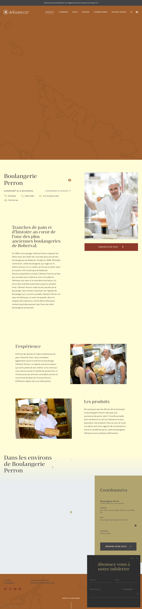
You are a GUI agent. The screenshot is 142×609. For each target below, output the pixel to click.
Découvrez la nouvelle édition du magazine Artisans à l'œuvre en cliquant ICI (71, 3)
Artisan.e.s (50, 12)
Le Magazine (9, 583)
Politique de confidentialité (43, 583)
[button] (71, 512)
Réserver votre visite (108, 247)
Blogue (75, 12)
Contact (7, 580)
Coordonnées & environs (57, 191)
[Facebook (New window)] (69, 180)
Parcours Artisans (119, 12)
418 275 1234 (105, 533)
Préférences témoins (40, 580)
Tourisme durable (100, 12)
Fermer (132, 558)
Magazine (85, 12)
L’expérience (63, 12)
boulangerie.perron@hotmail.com (114, 520)
